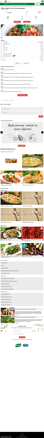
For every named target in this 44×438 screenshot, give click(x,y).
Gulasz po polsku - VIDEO (5, 294)
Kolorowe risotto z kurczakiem (28, 185)
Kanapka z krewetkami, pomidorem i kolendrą (9, 281)
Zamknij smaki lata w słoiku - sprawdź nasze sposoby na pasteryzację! (23, 309)
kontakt (22, 433)
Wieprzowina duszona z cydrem (6, 296)
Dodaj (41, 116)
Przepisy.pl (2, 6)
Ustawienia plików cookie (6, 436)
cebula (7, 100)
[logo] (7, 1)
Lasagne (2, 265)
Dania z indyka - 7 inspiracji (6, 239)
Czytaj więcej (17, 314)
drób (9, 100)
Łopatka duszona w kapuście (6, 222)
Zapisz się (22, 337)
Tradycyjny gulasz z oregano (6, 299)
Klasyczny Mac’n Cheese (5, 273)
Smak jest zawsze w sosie (27, 256)
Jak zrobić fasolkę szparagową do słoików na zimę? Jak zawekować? (23, 317)
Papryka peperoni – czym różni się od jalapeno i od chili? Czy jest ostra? (32, 240)
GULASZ (12, 100)
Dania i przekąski (7, 6)
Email (17, 63)
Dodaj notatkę (23, 95)
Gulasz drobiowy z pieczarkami (28, 222)
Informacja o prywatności (22, 436)
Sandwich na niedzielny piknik (6, 286)
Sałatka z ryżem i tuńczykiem (6, 185)
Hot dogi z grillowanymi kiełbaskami (7, 289)
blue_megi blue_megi (5, 9)
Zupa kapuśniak (25, 168)
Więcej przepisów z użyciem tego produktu (7, 151)
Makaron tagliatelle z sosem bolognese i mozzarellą (10, 270)
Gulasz (18, 6)
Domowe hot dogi (4, 262)
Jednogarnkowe (13, 6)
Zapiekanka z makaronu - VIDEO (7, 206)
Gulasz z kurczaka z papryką (5, 304)
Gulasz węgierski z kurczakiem (6, 302)
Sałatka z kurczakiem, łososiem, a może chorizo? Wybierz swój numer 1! (10, 257)
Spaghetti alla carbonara (5, 283)
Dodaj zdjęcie (21, 145)
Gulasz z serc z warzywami (27, 206)
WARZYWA (4, 100)
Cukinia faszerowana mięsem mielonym (8, 278)
